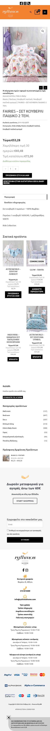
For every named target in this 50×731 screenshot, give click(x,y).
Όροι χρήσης (25, 605)
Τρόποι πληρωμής (25, 608)
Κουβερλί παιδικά (24, 99)
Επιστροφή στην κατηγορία (23, 182)
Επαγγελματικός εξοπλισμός (13, 436)
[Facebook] (21, 3)
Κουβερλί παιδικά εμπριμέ (12, 129)
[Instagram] (25, 3)
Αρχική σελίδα (9, 96)
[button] (30, 12)
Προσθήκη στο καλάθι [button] (13, 294)
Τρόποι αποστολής (25, 614)
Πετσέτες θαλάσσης (10, 441)
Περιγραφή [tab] (9, 197)
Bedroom (6, 415)
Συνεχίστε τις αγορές (12, 397)
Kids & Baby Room (19, 126)
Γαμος (5, 432)
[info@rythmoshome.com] (25, 596)
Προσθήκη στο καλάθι (17, 175)
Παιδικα (12, 99)
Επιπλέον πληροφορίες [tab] (14, 202)
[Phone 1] (29, 3)
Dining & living (8, 424)
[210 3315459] (25, 588)
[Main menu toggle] (44, 12)
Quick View (13, 264)
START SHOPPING (25, 500)
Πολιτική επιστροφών (25, 618)
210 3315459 (25, 591)
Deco (5, 419)
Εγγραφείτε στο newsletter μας (24, 519)
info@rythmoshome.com (25, 599)
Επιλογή (13, 359)
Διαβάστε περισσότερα (36, 290)
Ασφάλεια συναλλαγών (25, 611)
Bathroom (6, 411)
